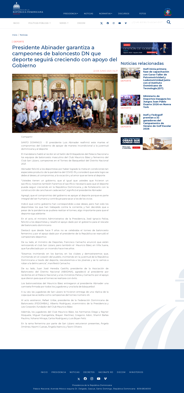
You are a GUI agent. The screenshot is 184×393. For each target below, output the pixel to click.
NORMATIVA (105, 14)
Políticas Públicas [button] (38, 23)
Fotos (142, 14)
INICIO (44, 372)
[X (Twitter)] (101, 23)
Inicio (16, 23)
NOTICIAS (88, 14)
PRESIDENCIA (69, 14)
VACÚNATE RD (105, 372)
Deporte (19, 42)
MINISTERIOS (136, 372)
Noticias (24, 35)
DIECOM (81, 23)
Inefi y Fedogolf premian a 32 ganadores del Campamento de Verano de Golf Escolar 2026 (157, 121)
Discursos (123, 14)
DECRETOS (89, 372)
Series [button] (63, 23)
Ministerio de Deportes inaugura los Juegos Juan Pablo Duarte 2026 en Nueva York (157, 102)
